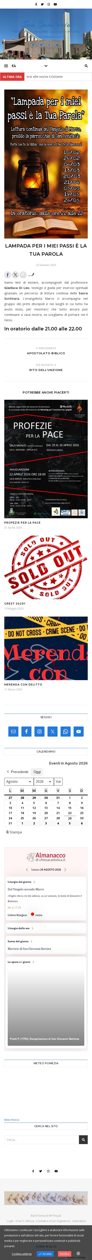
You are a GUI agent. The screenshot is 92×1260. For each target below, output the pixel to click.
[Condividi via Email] (23, 274)
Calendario (79, 1221)
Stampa (14, 833)
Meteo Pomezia (11, 1119)
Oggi (37, 772)
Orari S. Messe (24, 1221)
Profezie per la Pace (22, 522)
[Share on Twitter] (15, 274)
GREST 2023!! (14, 603)
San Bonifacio (46, 24)
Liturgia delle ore (46, 928)
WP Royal (55, 1215)
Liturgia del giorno (46, 898)
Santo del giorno (46, 945)
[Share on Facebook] (7, 274)
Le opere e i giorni (46, 1002)
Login (10, 1221)
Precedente (19, 772)
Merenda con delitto (23, 684)
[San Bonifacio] (46, 1198)
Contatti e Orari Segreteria (53, 1221)
